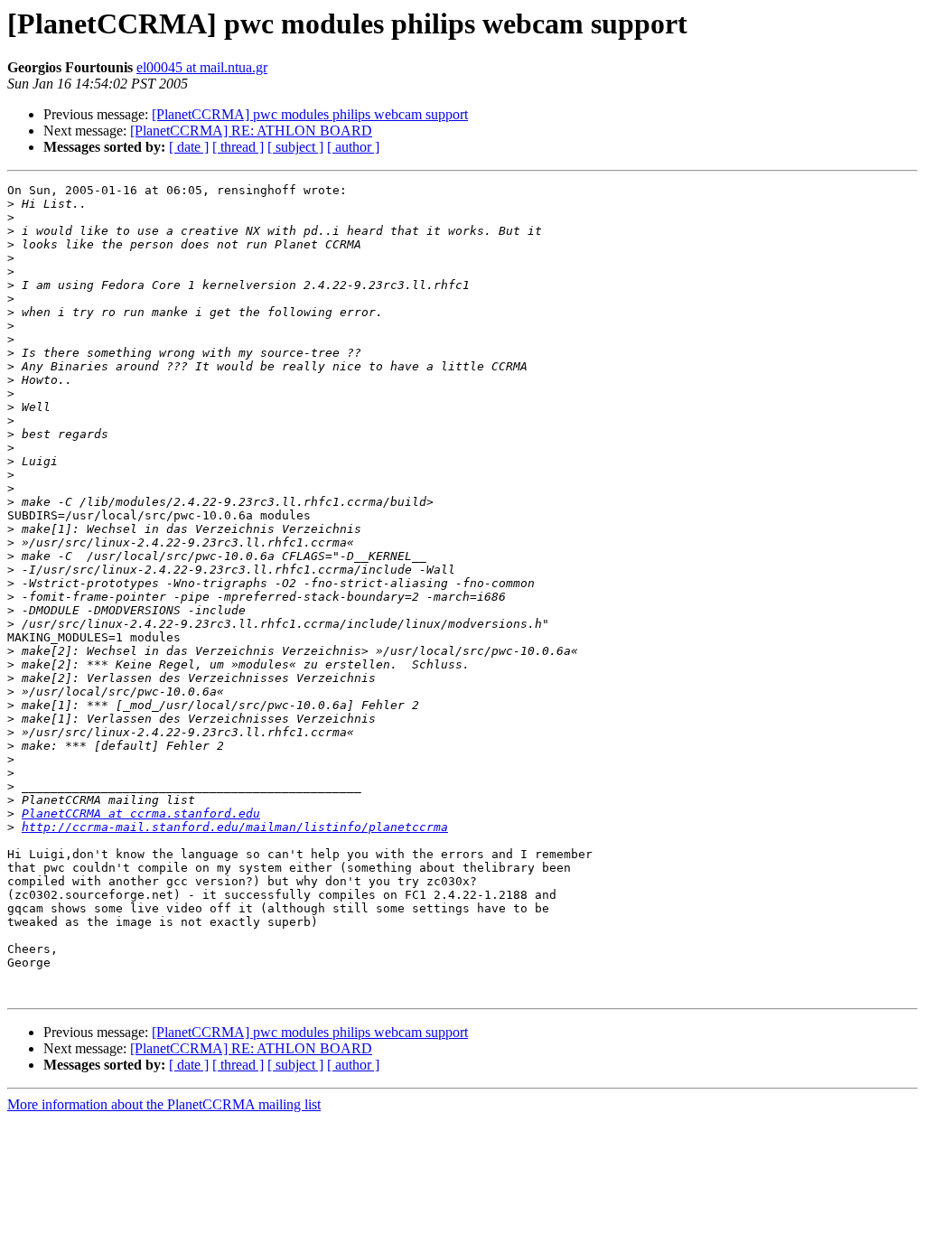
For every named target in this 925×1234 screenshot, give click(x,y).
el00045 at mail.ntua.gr (201, 67)
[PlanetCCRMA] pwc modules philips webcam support (310, 114)
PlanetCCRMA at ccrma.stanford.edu (141, 813)
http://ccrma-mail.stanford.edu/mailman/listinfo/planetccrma (235, 827)
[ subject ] (295, 146)
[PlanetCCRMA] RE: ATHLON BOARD (251, 130)
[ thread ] (238, 146)
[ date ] (189, 146)
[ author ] (353, 146)
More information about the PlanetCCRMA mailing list (164, 1104)
